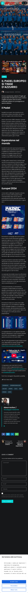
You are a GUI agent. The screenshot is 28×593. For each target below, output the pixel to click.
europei (10, 388)
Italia (15, 388)
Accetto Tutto (14, 581)
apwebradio (5, 385)
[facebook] (2, 47)
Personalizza (14, 586)
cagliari (5, 388)
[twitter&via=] (2, 44)
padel (20, 388)
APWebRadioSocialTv (9, 372)
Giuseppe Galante (9, 92)
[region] (14, 574)
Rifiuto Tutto (14, 590)
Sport (4, 76)
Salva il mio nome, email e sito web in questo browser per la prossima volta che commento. (13, 495)
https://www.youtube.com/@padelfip (12, 346)
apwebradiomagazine (18, 369)
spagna (4, 392)
